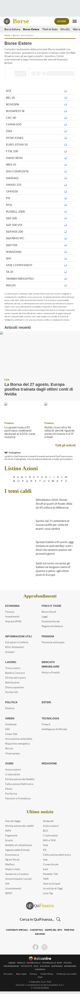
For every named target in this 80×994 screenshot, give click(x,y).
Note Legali (21, 974)
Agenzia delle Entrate (17, 849)
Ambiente (11, 724)
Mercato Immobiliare (57, 662)
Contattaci (36, 930)
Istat (45, 845)
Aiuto (40, 977)
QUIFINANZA (57, 966)
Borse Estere (30, 29)
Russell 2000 (15, 211)
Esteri (46, 702)
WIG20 (10, 285)
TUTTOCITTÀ (26, 966)
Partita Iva (11, 793)
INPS (8, 830)
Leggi (45, 616)
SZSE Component (19, 265)
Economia (12, 606)
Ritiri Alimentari (14, 647)
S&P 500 (11, 218)
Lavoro (10, 662)
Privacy (33, 974)
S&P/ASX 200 (14, 231)
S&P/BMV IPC (15, 238)
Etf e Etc (63, 29)
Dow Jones (14, 137)
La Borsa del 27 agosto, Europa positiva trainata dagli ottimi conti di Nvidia (37, 389)
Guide (9, 763)
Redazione (49, 763)
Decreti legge (12, 820)
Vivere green (12, 753)
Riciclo (9, 748)
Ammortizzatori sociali (18, 878)
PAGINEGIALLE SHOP (52, 963)
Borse (21, 21)
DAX (9, 131)
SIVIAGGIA (45, 966)
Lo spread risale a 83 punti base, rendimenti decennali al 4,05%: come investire (19, 432)
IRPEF (8, 893)
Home (7, 35)
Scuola (9, 840)
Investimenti (12, 616)
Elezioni (9, 708)
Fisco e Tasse (50, 606)
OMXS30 (12, 191)
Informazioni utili (18, 636)
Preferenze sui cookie (67, 974)
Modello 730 (50, 873)
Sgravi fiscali (12, 859)
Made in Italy (12, 869)
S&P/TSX (11, 245)
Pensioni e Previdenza (18, 798)
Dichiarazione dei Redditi (19, 779)
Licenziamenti (13, 888)
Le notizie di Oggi (53, 888)
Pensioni (48, 636)
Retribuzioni (12, 682)
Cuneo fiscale (50, 864)
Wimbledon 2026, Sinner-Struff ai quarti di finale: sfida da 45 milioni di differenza (54, 503)
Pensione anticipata (53, 642)
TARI (46, 878)
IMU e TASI (49, 840)
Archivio (40, 934)
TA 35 (9, 271)
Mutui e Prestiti (51, 668)
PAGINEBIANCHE (11, 966)
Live (6, 379)
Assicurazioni (13, 769)
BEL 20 (10, 97)
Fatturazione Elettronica (19, 783)
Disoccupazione (14, 687)
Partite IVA (11, 692)
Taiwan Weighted (20, 278)
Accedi (62, 21)
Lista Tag (48, 893)
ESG (7, 729)
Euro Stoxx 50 (17, 144)
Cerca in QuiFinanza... (37, 919)
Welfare (10, 864)
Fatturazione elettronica (57, 854)
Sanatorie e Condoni (17, 873)
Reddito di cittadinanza (18, 845)
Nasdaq (12, 178)
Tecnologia (50, 718)
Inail (45, 869)
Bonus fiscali (49, 611)
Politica (11, 702)
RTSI (9, 205)
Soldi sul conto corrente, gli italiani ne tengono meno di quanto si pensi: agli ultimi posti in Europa (53, 568)
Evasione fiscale (51, 621)
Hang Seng (14, 157)
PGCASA (68, 963)
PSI (8, 198)
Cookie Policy (47, 974)
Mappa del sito (53, 930)
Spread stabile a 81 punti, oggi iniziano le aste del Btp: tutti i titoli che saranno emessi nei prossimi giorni (55, 547)
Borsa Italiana (12, 29)
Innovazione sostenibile (18, 738)
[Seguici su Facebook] (36, 947)
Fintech (46, 724)
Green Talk (11, 733)
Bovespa (12, 104)
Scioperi (10, 651)
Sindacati (48, 820)
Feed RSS (68, 930)
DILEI (36, 966)
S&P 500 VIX (14, 225)
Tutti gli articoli (66, 445)
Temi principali (51, 883)
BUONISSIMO (70, 966)
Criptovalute (12, 774)
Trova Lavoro (12, 668)
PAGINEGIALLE (34, 963)
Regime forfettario (52, 626)
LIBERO (11, 963)
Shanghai (13, 251)
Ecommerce (12, 854)
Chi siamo (8, 974)
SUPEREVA (40, 969)
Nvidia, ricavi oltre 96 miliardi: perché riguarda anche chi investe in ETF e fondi (59, 432)
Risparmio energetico (17, 743)
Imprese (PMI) (13, 621)
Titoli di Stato (48, 29)
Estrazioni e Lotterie (16, 642)
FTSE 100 (12, 151)
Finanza (8, 423)
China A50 (13, 124)
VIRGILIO (21, 963)
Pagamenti (11, 835)
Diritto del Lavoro (15, 677)
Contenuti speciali (17, 930)
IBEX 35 (11, 164)
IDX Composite (17, 171)
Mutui (8, 788)
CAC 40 (11, 117)
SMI (8, 258)
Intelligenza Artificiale (54, 729)
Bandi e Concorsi (15, 672)
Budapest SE (15, 111)
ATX (8, 90)
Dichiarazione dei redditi (19, 825)
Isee (45, 859)
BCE (45, 830)
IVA (7, 883)
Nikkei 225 (13, 184)
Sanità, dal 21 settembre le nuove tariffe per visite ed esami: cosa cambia (52, 524)
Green (9, 718)
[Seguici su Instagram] (44, 947)
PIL (45, 849)
